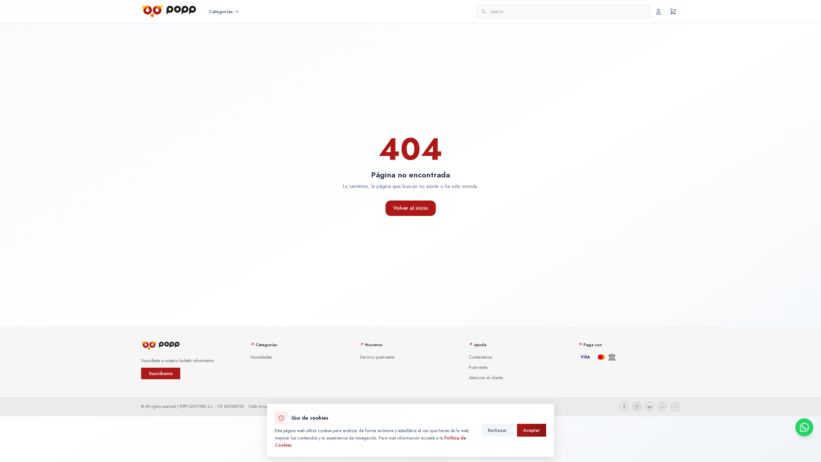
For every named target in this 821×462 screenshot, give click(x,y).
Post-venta (478, 367)
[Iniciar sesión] (658, 11)
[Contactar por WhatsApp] (804, 427)
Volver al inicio (410, 208)
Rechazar (497, 430)
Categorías (221, 11)
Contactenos (480, 357)
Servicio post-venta (377, 357)
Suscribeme (161, 373)
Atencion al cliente (486, 377)
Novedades (261, 357)
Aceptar (531, 430)
